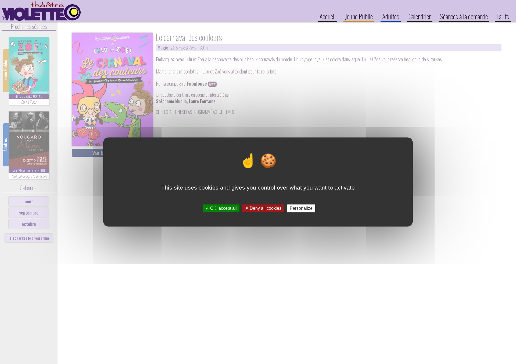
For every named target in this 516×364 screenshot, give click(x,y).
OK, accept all (223, 208)
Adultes (390, 16)
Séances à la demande (464, 16)
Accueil (328, 16)
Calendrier (419, 16)
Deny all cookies (265, 208)
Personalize (301, 208)
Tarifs (502, 16)
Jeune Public (359, 16)
